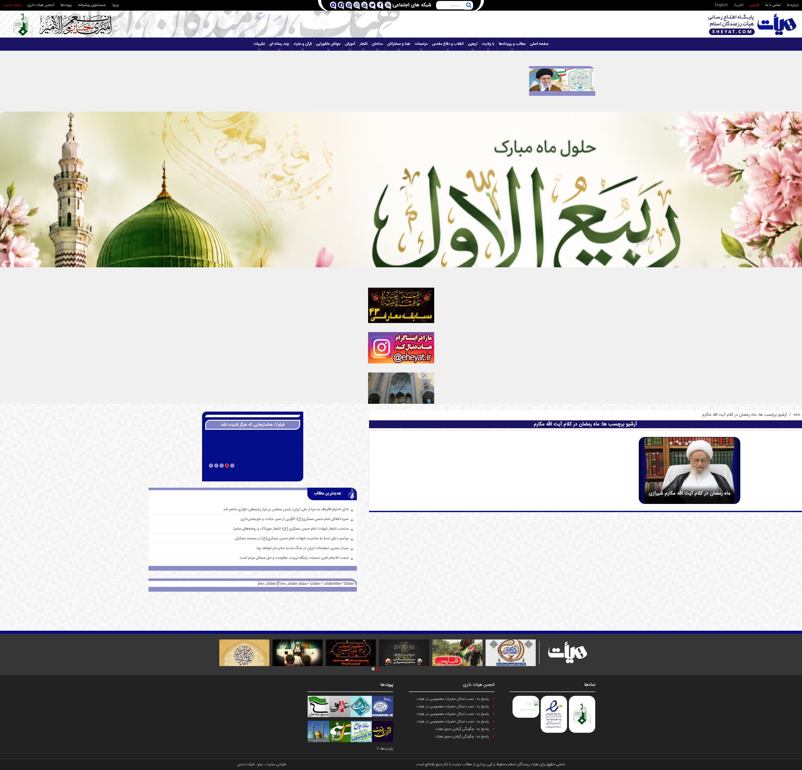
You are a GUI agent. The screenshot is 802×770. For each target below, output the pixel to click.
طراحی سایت (276, 764)
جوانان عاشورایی (328, 44)
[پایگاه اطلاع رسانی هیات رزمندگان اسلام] (752, 24)
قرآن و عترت (303, 44)
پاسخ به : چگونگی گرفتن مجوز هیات (462, 729)
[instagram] (356, 5)
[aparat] (348, 5)
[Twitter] (372, 5)
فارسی (754, 5)
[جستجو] (468, 5)
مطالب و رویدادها (512, 44)
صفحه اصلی (539, 44)
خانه (796, 415)
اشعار (363, 44)
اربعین (472, 44)
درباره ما (793, 5)
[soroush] (340, 5)
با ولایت (488, 44)
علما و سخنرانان (398, 44)
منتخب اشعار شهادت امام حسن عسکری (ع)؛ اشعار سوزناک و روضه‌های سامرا (291, 529)
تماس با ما (773, 5)
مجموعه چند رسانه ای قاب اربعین (253, 474)
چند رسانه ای (279, 44)
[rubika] (333, 5)
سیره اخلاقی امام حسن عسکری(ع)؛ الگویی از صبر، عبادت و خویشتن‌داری (295, 519)
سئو (260, 764)
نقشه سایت (12, 5)
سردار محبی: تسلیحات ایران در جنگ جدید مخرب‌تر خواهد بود (302, 548)
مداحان (377, 44)
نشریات (259, 44)
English (721, 5)
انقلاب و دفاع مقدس (448, 44)
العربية (738, 5)
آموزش (350, 44)
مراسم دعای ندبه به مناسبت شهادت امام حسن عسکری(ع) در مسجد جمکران (292, 539)
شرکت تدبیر (246, 764)
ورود (115, 5)
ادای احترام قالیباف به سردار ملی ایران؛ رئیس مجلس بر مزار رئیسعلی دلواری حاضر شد (286, 509)
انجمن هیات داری (41, 5)
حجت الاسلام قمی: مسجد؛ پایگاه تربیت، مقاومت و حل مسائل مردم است (294, 558)
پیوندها (66, 5)
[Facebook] (380, 5)
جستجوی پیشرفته (92, 5)
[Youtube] (364, 5)
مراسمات (421, 44)
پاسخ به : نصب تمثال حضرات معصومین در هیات (453, 699)
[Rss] (387, 5)
